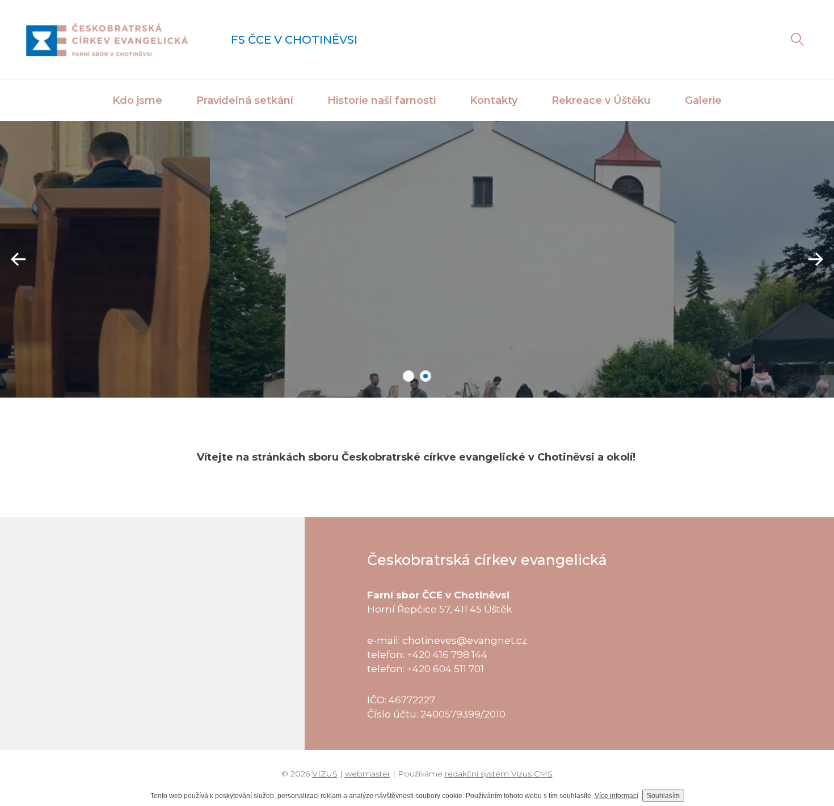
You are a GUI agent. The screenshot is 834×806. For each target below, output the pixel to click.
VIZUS (325, 774)
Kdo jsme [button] (137, 100)
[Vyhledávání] (797, 39)
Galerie (703, 100)
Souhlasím (663, 796)
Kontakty (493, 100)
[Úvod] (107, 40)
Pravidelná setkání (244, 100)
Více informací (616, 796)
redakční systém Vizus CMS (499, 774)
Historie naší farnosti (381, 100)
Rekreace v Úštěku (601, 100)
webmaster (367, 774)
